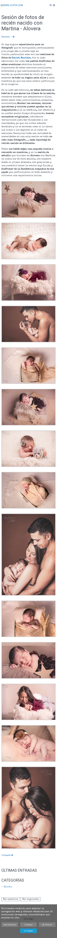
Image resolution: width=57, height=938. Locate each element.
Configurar (28, 925)
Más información (10, 925)
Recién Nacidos (21, 58)
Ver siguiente (30, 899)
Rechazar (48, 925)
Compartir (6, 855)
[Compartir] (13, 36)
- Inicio (6, 887)
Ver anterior (10, 899)
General (5, 37)
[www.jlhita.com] (12, 5)
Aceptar (29, 931)
